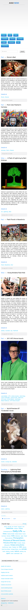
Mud (12, 264)
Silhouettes (7, 545)
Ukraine (24, 547)
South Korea (5, 547)
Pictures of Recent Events (14, 540)
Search (22, 51)
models (12, 551)
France (24, 533)
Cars (23, 526)
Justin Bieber (4, 396)
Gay (11, 330)
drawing (8, 551)
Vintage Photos (14, 549)
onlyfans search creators (7, 575)
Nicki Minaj (22, 396)
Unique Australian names (7, 578)
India (13, 536)
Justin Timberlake (5, 397)
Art (2, 211)
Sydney (3, 330)
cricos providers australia (7, 594)
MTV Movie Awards (14, 400)
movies (2, 461)
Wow (2, 158)
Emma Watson (10, 399)
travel (12, 553)
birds (4, 551)
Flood (2, 264)
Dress (5, 534)
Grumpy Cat (8, 461)
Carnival (20, 526)
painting (22, 551)
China (21, 528)
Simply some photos (17, 545)
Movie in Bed (11, 57)
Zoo (20, 549)
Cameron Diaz (13, 397)
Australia (7, 330)
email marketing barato (6, 587)
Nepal (25, 536)
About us (3, 598)
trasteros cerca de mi (6, 584)
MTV (9, 396)
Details (3, 94)
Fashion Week (18, 533)
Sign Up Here (7, 518)
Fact (2, 57)
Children (16, 528)
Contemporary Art (7, 531)
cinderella (14, 461)
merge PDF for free (6, 581)
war (21, 553)
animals (24, 549)
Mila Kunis (20, 397)
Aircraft (9, 526)
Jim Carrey (3, 399)
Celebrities (9, 528)
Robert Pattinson (5, 400)
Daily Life (17, 531)
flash (10, 211)
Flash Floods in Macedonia (16, 219)
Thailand (14, 547)
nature (2, 508)
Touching (4, 469)
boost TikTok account (6, 591)
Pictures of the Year (10, 543)
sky (25, 551)
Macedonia (7, 264)
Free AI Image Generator (7, 569)
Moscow (7, 97)
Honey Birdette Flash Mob (16, 273)
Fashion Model (10, 533)
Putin (7, 150)
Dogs (24, 531)
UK (17, 547)
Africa (5, 526)
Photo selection (9, 538)
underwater (17, 553)
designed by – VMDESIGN (7, 603)
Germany (3, 150)
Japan (22, 536)
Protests (12, 150)
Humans (9, 536)
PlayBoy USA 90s (5, 572)
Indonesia (17, 536)
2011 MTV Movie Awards (15, 338)
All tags (24, 523)
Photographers (18, 538)
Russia (2, 97)
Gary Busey (17, 399)
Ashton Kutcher (15, 396)
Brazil (15, 526)
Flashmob (15, 330)
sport (8, 553)
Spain (10, 547)
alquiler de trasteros (6, 566)
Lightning (5, 211)
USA (20, 547)
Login (14, 518)
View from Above (6, 549)
